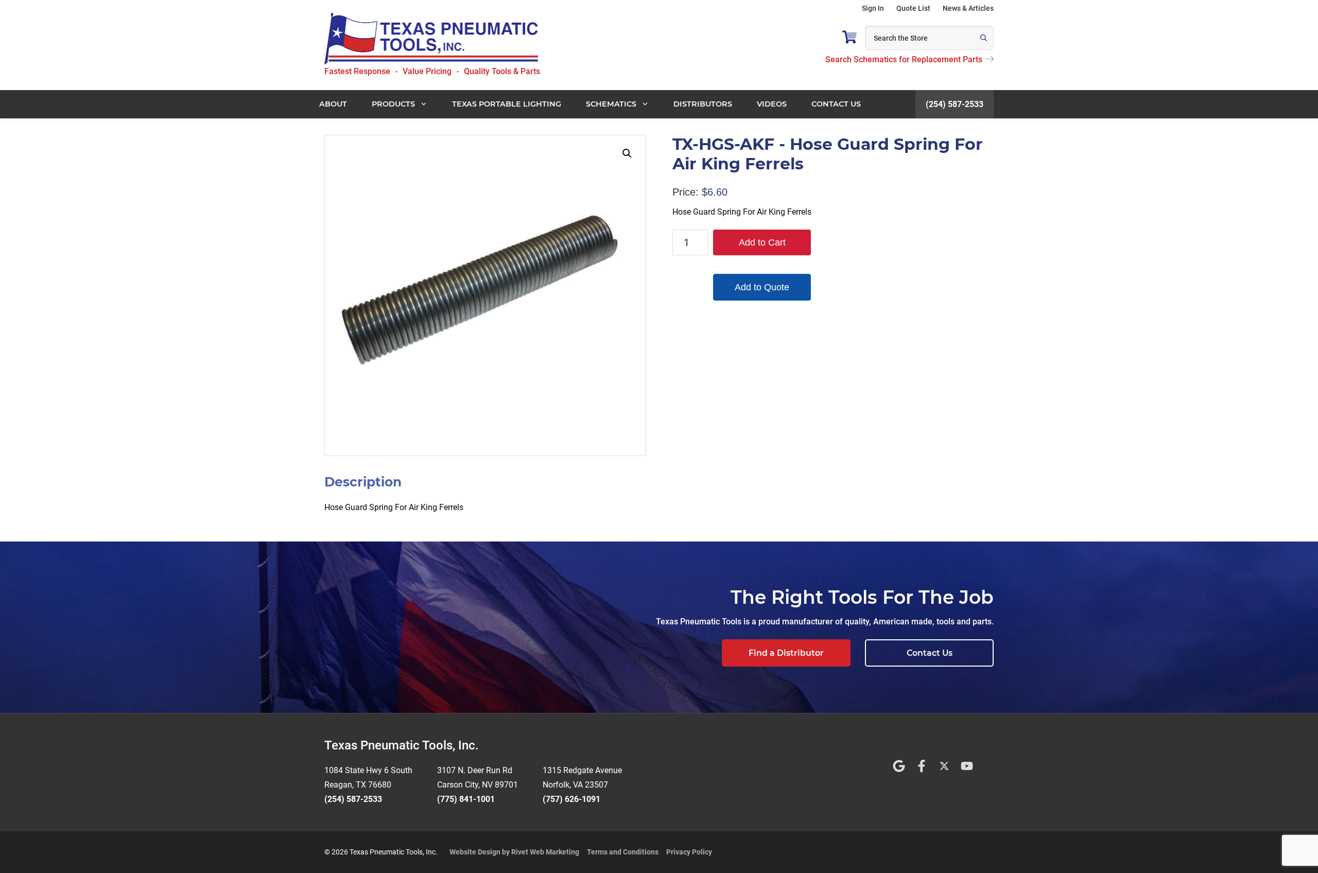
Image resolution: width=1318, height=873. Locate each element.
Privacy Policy (689, 852)
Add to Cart (762, 242)
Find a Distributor (786, 653)
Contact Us (929, 653)
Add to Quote (762, 287)
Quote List (913, 8)
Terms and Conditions (622, 852)
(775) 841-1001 (466, 799)
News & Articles (968, 8)
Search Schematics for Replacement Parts (903, 59)
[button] (627, 153)
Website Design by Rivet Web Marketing (514, 852)
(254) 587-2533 (954, 104)
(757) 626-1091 (571, 799)
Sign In (873, 8)
